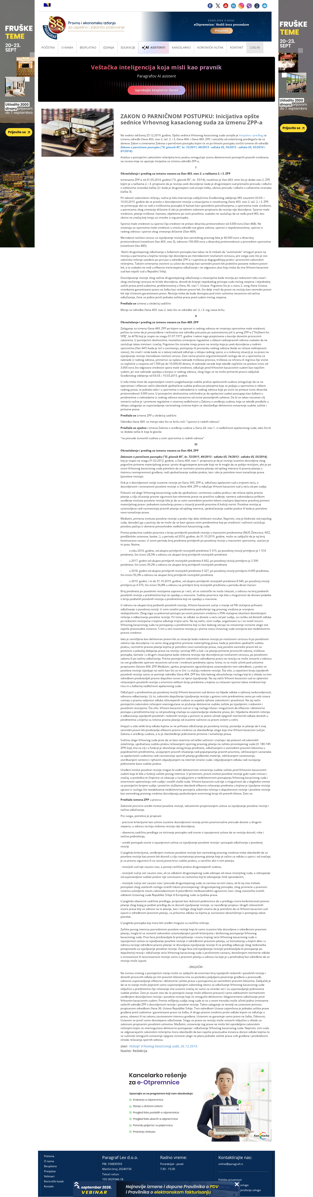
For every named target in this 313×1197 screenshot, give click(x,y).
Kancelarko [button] (181, 47)
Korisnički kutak (54, 1181)
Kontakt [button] (236, 47)
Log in (255, 47)
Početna (48, 47)
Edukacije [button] (128, 47)
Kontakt (49, 1186)
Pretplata (50, 1171)
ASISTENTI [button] (157, 47)
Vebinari (49, 1176)
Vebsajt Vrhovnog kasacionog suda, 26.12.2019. (163, 1046)
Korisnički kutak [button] (210, 47)
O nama (67, 47)
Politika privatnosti (230, 1180)
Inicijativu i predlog (251, 135)
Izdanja (108, 47)
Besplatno (88, 47)
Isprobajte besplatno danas (156, 90)
